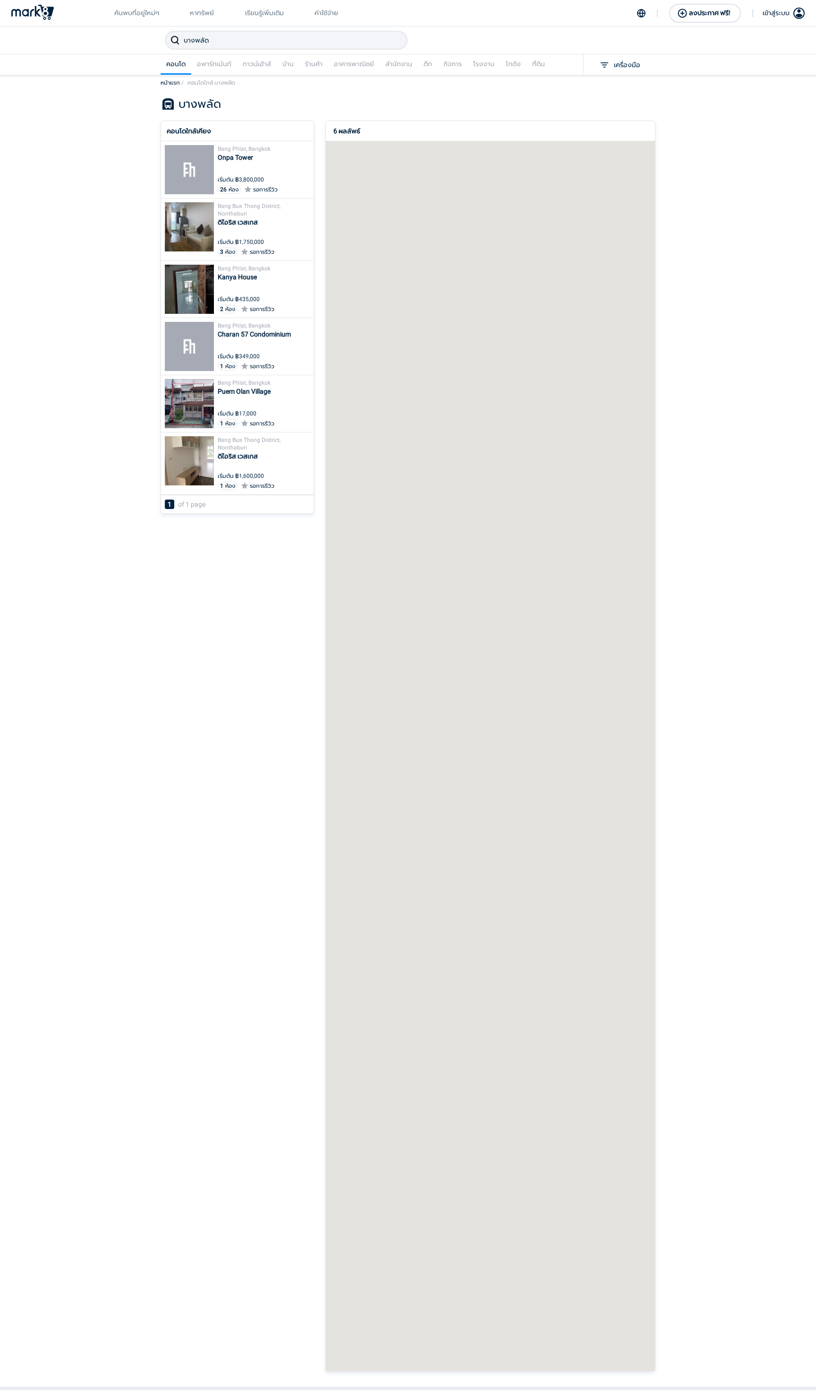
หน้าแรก (172, 82)
